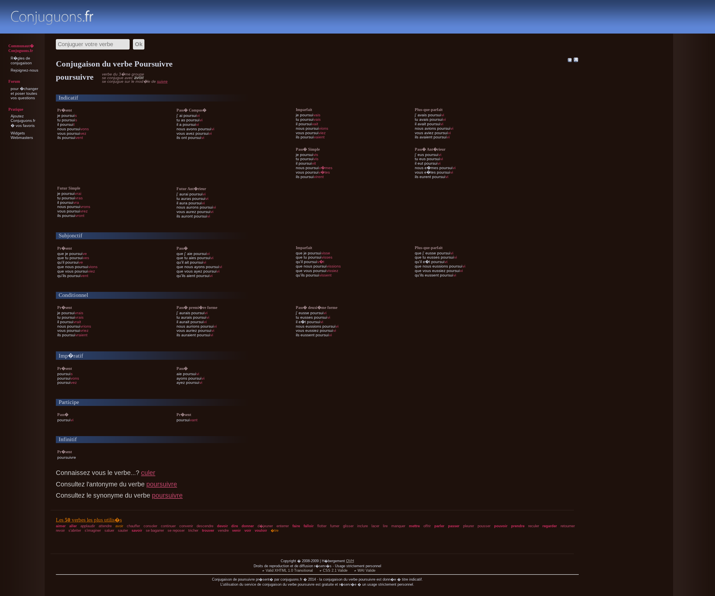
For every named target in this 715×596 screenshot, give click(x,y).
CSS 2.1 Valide (335, 570)
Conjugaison (52, 17)
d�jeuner (265, 526)
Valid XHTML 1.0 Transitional (289, 570)
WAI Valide (366, 570)
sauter (123, 530)
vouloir (261, 530)
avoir (119, 526)
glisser (348, 526)
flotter (321, 526)
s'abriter (74, 530)
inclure (362, 526)
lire (385, 526)
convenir (186, 526)
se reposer (176, 530)
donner (248, 526)
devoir (222, 526)
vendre (223, 530)
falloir (309, 526)
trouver (208, 530)
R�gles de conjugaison (21, 60)
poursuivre (161, 484)
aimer (61, 526)
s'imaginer (93, 530)
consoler (150, 526)
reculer (533, 526)
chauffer (133, 526)
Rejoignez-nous (24, 70)
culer (148, 472)
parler (439, 526)
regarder (549, 526)
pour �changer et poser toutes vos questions (24, 93)
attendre (105, 526)
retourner (568, 526)
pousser (484, 526)
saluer (109, 530)
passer (453, 526)
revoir (60, 530)
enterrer (283, 526)
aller (73, 526)
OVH (350, 561)
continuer (168, 526)
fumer (334, 526)
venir (236, 530)
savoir (137, 530)
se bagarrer (155, 530)
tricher (193, 530)
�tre (274, 530)
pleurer (468, 526)
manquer (398, 526)
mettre (414, 526)
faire (296, 526)
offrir (427, 526)
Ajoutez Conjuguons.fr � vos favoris (23, 121)
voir (247, 530)
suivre (162, 81)
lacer (375, 526)
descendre (205, 526)
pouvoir (500, 526)
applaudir (87, 526)
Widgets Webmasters (22, 135)
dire (234, 526)
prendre (518, 526)
